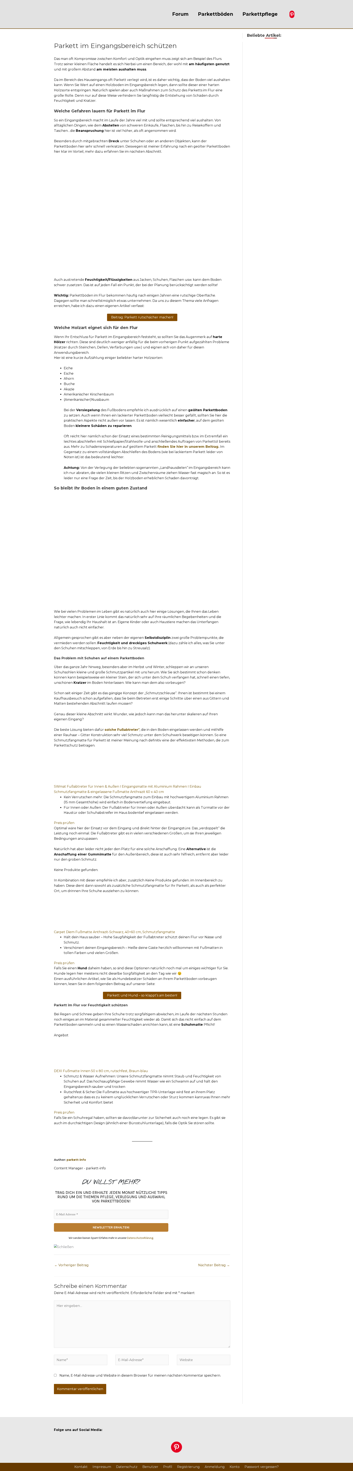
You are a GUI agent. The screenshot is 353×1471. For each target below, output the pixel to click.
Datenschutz (126, 1467)
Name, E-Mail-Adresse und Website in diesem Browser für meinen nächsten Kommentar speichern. (140, 1375)
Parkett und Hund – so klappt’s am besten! (142, 995)
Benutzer (150, 1467)
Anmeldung (215, 1467)
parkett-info (76, 1160)
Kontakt (81, 1467)
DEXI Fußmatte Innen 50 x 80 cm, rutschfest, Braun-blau (101, 1071)
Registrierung (188, 1467)
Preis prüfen (64, 823)
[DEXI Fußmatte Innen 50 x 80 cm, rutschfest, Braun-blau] (84, 1053)
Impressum (102, 1467)
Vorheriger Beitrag (71, 1265)
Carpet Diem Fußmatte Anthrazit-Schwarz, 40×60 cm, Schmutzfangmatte (114, 932)
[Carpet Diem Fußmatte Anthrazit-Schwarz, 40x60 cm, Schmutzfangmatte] (84, 914)
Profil (167, 1467)
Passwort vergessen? (262, 1467)
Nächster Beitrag (214, 1265)
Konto (235, 1467)
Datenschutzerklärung (140, 1237)
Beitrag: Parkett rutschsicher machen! (142, 317)
